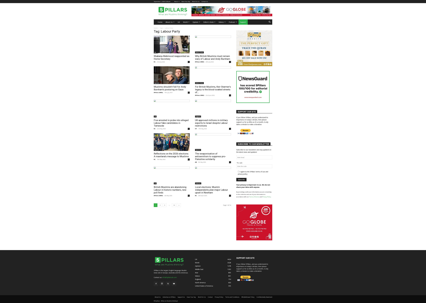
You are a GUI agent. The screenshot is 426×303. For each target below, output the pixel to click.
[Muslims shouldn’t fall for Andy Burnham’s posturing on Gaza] (172, 75)
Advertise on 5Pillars (169, 297)
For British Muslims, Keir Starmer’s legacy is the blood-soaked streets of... (213, 89)
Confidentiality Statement (264, 297)
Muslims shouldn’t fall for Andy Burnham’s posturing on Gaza (170, 88)
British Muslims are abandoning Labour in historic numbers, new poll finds (170, 190)
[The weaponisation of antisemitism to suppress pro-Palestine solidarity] (213, 142)
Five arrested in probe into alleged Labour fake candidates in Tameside (171, 123)
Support (243, 22)
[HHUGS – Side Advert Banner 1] (254, 240)
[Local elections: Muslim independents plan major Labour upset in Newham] (213, 175)
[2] (231, 11)
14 (174, 205)
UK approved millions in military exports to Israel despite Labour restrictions (211, 123)
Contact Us (204, 1)
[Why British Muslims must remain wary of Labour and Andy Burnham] (213, 44)
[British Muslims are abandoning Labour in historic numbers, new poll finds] (172, 175)
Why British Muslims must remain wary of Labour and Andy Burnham (212, 57)
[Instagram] (263, 1)
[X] (267, 1)
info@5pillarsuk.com (169, 277)
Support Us (181, 297)
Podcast (232, 22)
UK (179, 22)
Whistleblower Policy (247, 297)
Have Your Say (185, 1)
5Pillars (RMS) (199, 62)
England (198, 116)
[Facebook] (259, 1)
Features (198, 183)
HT (196, 129)
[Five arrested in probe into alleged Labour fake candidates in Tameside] (172, 108)
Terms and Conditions (232, 297)
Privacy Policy (266, 197)
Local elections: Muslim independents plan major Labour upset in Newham (211, 190)
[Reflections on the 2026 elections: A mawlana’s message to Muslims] (172, 142)
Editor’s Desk (208, 22)
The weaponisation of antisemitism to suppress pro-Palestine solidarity (210, 156)
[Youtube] (270, 1)
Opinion (195, 22)
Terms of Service (254, 197)
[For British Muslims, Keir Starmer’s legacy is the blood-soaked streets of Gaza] (213, 75)
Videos (221, 22)
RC (154, 62)
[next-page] (179, 205)
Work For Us (195, 1)
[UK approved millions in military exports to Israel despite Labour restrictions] (213, 108)
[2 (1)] (254, 66)
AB (196, 162)
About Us (169, 22)
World (185, 22)
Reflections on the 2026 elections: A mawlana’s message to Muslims (171, 155)
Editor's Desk (199, 52)
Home (160, 22)
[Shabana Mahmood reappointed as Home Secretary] (172, 44)
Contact (210, 297)
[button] (269, 22)
